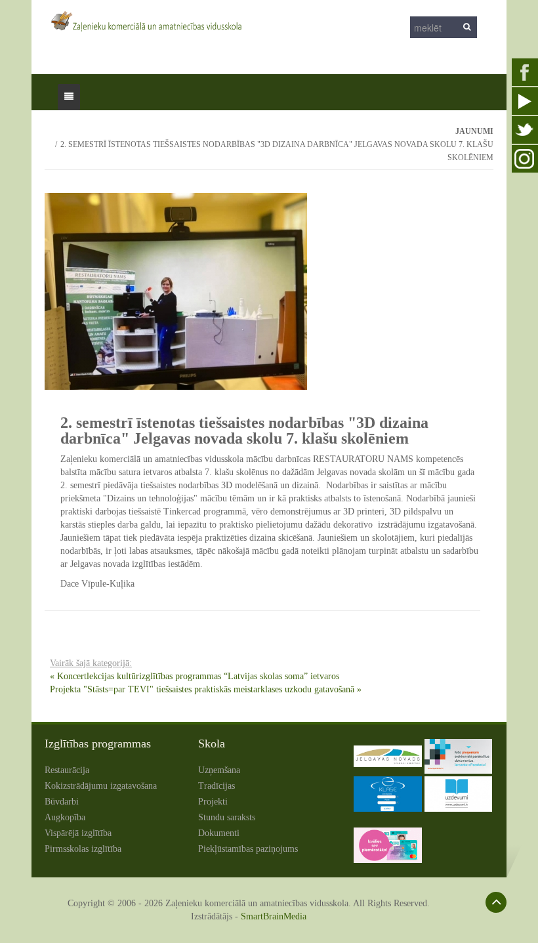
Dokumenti (218, 833)
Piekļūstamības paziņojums (248, 849)
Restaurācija (67, 770)
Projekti (213, 802)
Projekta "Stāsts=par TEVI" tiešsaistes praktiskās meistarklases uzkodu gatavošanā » (206, 689)
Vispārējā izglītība (78, 833)
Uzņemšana (219, 770)
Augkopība (65, 817)
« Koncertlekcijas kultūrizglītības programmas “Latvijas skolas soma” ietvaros (194, 676)
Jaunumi (474, 131)
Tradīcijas (216, 786)
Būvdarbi (62, 802)
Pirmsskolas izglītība (83, 849)
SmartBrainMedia (273, 916)
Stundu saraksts (226, 817)
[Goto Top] (496, 902)
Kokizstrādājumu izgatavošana (101, 786)
